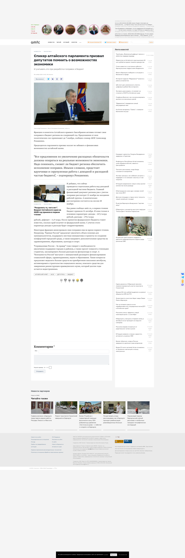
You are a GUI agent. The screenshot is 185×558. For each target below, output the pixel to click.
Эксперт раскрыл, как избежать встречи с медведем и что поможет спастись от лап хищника (130, 177)
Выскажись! (40, 79)
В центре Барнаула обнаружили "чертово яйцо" (130, 204)
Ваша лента (124, 42)
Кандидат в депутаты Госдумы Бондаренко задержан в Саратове (130, 155)
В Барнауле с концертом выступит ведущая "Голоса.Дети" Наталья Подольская (130, 210)
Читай (59, 42)
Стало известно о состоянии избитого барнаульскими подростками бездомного (130, 67)
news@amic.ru (91, 449)
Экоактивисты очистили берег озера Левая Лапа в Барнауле (130, 299)
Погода (33, 442)
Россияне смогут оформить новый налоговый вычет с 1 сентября (127, 313)
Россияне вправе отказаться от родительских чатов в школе (126, 327)
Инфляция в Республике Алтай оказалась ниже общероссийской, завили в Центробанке (130, 163)
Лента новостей (122, 49)
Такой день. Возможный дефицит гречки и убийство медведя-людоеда (130, 55)
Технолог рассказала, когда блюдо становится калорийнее (127, 170)
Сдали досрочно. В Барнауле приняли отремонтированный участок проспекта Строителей (129, 286)
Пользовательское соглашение (40, 439)
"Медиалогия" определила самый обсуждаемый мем (127, 104)
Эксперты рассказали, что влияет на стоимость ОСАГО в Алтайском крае (128, 92)
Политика (48, 51)
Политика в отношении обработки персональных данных (47, 452)
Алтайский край (41, 274)
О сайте (54, 442)
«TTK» (55, 468)
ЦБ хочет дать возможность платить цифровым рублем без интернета (128, 86)
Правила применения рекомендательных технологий (46, 450)
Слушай (66, 42)
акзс (52, 274)
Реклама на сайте (57, 439)
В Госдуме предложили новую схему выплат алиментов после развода (130, 184)
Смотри (74, 42)
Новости (51, 42)
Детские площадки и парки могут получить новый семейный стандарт (130, 198)
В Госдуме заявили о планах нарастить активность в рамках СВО (129, 335)
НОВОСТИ (37, 51)
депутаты (61, 274)
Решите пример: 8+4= (41, 367)
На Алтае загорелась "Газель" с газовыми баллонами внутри (129, 110)
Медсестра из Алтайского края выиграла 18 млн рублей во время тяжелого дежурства (130, 61)
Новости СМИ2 (35, 395)
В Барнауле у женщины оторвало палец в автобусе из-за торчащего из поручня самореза (130, 320)
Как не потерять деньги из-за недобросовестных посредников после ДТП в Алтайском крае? (130, 306)
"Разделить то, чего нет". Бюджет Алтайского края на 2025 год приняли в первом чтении (47, 211)
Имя (36, 350)
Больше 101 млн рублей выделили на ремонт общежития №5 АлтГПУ (131, 293)
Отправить (39, 371)
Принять (113, 555)
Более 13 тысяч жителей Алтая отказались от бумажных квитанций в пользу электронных (130, 349)
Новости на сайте (36, 437)
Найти (151, 42)
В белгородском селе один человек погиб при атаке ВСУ (130, 192)
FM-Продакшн (56, 437)
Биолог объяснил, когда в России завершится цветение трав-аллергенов (129, 342)
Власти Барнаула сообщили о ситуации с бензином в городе (130, 73)
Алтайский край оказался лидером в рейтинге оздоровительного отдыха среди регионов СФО (130, 239)
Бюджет (71, 274)
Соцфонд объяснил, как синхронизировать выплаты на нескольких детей (130, 98)
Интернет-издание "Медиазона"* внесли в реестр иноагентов (130, 79)
